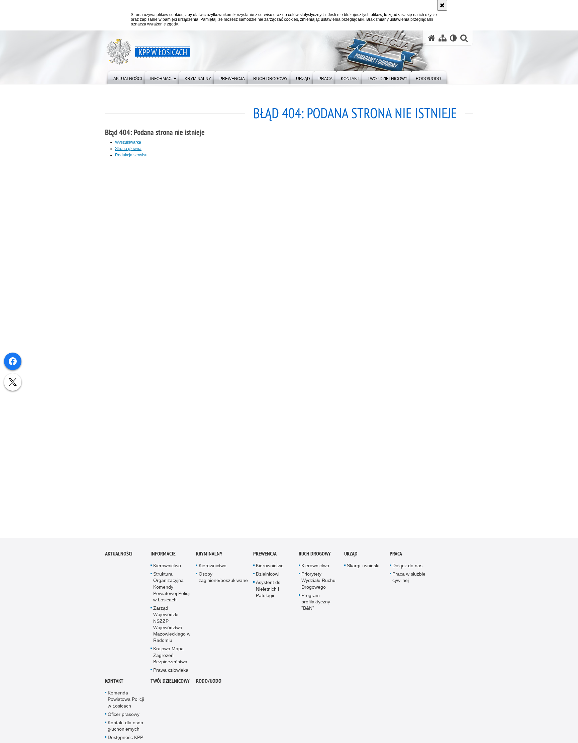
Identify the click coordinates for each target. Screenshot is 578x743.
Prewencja (265, 556)
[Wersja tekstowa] (453, 38)
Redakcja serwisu (131, 155)
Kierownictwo (167, 568)
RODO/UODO (208, 683)
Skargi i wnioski (363, 568)
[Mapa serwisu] (443, 38)
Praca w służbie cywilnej (408, 580)
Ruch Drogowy (315, 556)
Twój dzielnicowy (170, 683)
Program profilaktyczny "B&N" (315, 604)
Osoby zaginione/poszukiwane (223, 580)
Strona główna (128, 148)
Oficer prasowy (123, 717)
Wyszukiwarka (128, 142)
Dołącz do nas (407, 568)
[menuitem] (127, 77)
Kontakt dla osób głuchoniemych (125, 728)
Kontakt (114, 683)
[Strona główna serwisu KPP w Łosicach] (431, 38)
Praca (396, 556)
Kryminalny (209, 556)
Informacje (163, 556)
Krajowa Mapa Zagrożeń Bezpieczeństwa (170, 658)
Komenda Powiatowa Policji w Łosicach (126, 702)
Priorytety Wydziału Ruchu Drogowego (318, 583)
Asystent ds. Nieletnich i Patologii (269, 592)
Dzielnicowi (267, 577)
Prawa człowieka (170, 672)
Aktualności (118, 556)
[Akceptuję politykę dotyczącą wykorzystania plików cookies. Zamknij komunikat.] (442, 5)
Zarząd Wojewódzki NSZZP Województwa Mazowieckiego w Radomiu (171, 627)
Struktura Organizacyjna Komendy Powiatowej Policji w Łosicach (171, 589)
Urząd (351, 556)
